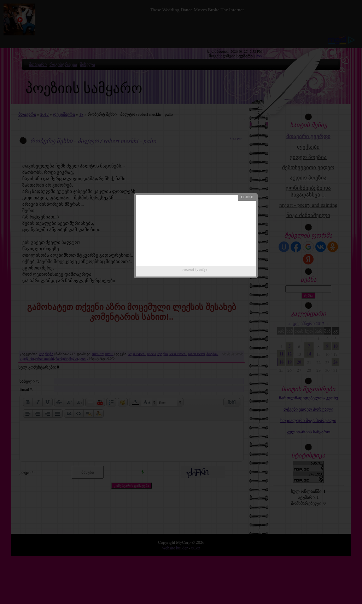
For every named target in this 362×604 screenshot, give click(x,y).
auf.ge (203, 270)
